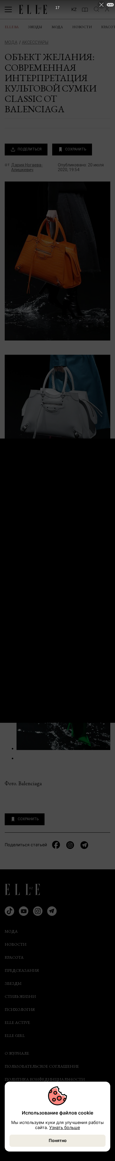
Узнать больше (64, 1127)
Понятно (58, 1140)
